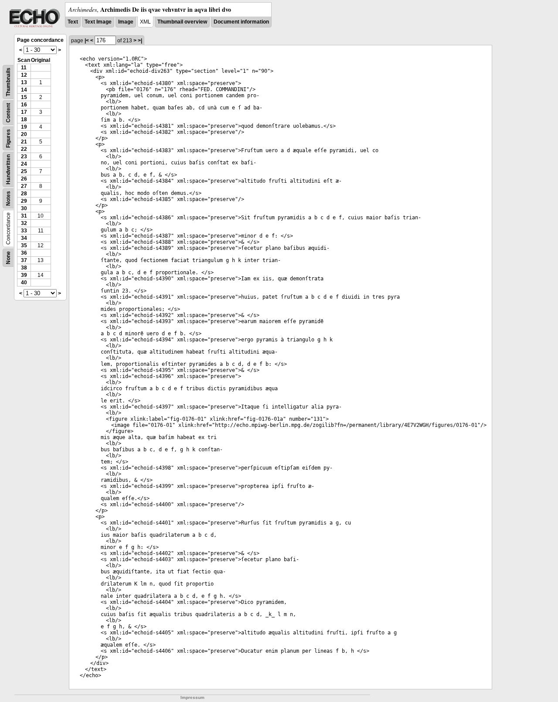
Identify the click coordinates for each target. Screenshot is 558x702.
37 (24, 260)
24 (24, 164)
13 (24, 82)
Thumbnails (8, 82)
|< (87, 40)
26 (24, 179)
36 (24, 253)
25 (24, 171)
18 (24, 119)
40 (24, 282)
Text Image (98, 22)
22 (24, 149)
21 (24, 142)
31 (24, 216)
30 (24, 208)
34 (24, 238)
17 (24, 112)
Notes (8, 198)
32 (24, 223)
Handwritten (8, 169)
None (8, 257)
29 (24, 201)
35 (24, 245)
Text (73, 22)
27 (24, 186)
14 (24, 90)
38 (24, 268)
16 (24, 105)
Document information (241, 22)
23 (24, 156)
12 (24, 75)
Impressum (192, 697)
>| (140, 40)
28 (24, 194)
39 (24, 275)
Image (125, 22)
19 (24, 127)
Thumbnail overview (182, 22)
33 (24, 231)
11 (24, 68)
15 (24, 97)
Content (8, 113)
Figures (8, 138)
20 (24, 134)
